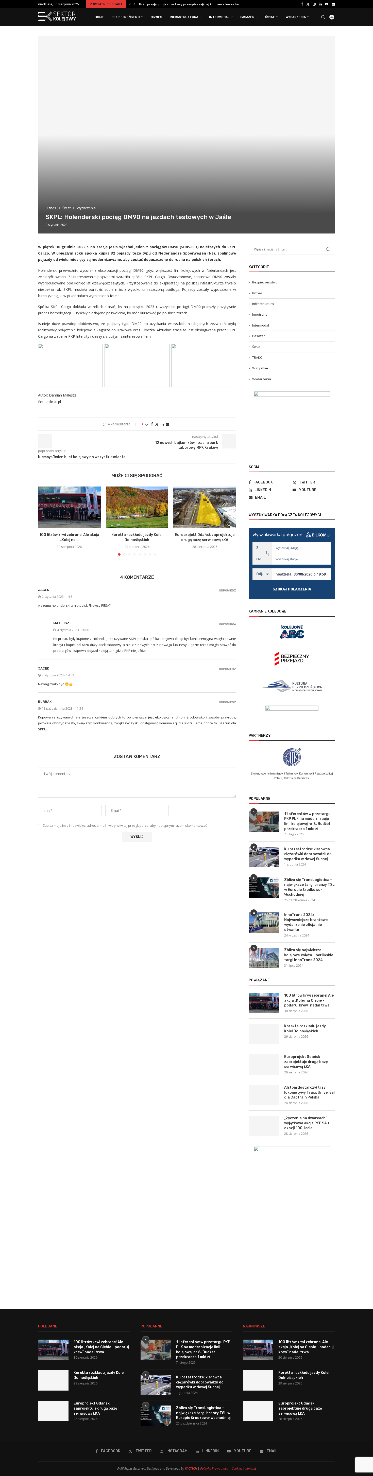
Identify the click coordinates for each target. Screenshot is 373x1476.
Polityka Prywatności (214, 1468)
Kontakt (250, 1468)
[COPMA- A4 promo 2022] (292, 394)
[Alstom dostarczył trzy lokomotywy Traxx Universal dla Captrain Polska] (264, 1095)
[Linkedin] (320, 4)
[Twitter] (308, 4)
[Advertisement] (292, 1255)
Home (99, 17)
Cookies (237, 1468)
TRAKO (257, 357)
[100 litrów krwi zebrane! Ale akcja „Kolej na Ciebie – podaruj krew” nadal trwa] (69, 507)
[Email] (333, 4)
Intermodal (219, 17)
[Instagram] (314, 4)
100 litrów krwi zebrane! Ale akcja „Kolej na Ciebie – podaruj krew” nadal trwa (309, 1000)
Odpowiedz (227, 590)
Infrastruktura (184, 17)
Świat (270, 17)
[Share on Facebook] (152, 424)
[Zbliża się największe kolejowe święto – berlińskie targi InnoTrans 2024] (264, 958)
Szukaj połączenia (292, 589)
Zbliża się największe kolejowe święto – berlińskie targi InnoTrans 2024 (308, 955)
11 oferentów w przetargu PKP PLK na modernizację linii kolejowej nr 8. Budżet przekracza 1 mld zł (307, 821)
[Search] (323, 17)
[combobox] (301, 547)
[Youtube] (326, 4)
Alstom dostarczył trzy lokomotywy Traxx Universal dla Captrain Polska (309, 1092)
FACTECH (191, 1468)
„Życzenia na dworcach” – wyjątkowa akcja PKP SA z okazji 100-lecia (307, 1123)
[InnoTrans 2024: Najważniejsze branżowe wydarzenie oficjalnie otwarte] (264, 922)
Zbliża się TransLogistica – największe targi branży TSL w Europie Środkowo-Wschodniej (309, 887)
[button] (130, 4)
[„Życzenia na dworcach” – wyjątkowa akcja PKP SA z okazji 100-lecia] (264, 1126)
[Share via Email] (167, 424)
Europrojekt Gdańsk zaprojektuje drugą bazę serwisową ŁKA (306, 1062)
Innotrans (259, 314)
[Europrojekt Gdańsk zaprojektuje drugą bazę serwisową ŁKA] (204, 507)
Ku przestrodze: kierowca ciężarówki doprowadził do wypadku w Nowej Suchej (308, 854)
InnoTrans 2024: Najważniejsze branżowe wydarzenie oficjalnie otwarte (306, 922)
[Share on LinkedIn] (162, 424)
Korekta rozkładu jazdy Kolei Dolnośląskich (305, 1028)
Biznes (156, 17)
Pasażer (247, 17)
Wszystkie (260, 368)
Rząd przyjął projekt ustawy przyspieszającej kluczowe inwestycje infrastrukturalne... (206, 4)
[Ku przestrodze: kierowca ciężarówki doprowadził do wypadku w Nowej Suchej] (264, 857)
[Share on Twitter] (157, 424)
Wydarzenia (296, 17)
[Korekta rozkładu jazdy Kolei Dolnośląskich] (137, 507)
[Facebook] (302, 4)
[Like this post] (146, 424)
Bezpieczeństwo (125, 17)
